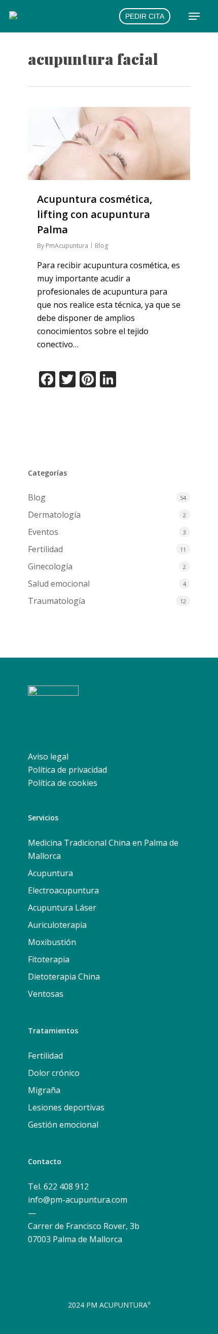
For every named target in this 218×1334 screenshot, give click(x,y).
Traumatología (56, 600)
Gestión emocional (63, 1124)
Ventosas (45, 993)
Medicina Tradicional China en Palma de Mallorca (103, 849)
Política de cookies (62, 782)
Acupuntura (50, 873)
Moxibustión (52, 942)
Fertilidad (45, 549)
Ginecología (50, 566)
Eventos (43, 531)
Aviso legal (48, 756)
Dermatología (54, 514)
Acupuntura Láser (62, 907)
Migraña (44, 1090)
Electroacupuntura (63, 890)
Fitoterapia (48, 959)
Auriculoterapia (57, 924)
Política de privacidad (67, 769)
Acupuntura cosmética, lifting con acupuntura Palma (94, 214)
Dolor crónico (54, 1072)
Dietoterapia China (64, 976)
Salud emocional (59, 583)
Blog (101, 245)
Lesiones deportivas (66, 1107)
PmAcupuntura (67, 245)
